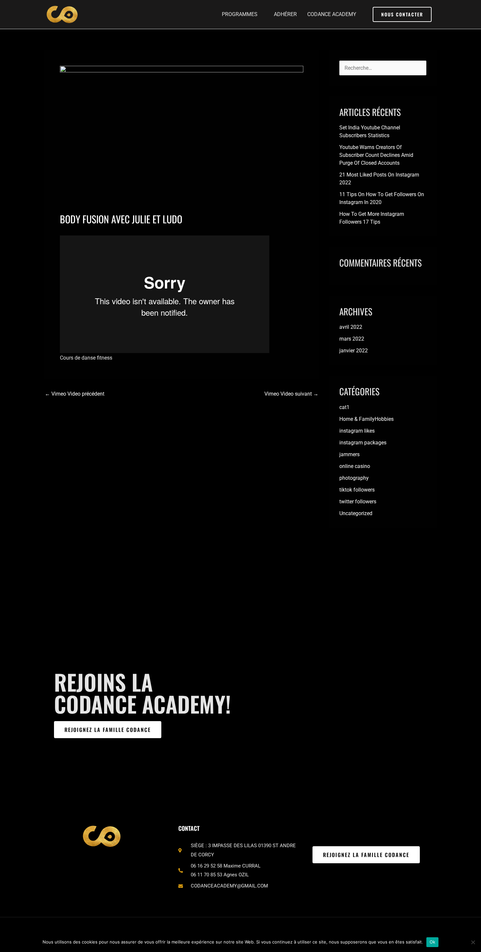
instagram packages (362, 442)
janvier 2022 (353, 350)
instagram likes (357, 431)
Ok (433, 941)
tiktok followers (357, 490)
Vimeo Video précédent (74, 394)
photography (354, 478)
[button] (402, 14)
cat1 (344, 407)
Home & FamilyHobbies (366, 419)
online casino (354, 466)
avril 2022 (350, 327)
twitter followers (357, 501)
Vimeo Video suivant (291, 394)
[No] (473, 942)
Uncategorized (355, 513)
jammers (349, 454)
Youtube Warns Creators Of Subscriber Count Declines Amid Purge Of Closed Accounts (376, 155)
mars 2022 (351, 339)
